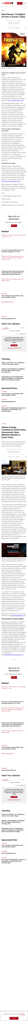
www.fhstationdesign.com (18, 615)
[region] (14, 331)
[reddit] (16, 28)
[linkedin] (11, 28)
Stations (4, 423)
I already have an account (14, 348)
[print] (25, 28)
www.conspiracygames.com (16, 100)
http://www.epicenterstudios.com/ (11, 181)
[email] (18, 28)
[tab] (5, 328)
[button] (3, 3)
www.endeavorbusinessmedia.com (13, 654)
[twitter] (14, 28)
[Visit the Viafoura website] (23, 333)
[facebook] (9, 28)
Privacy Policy (22, 1014)
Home (3, 10)
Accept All (14, 1018)
